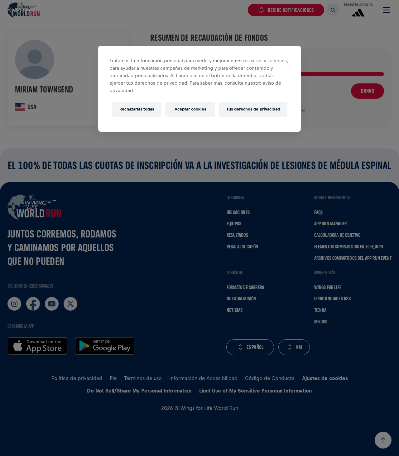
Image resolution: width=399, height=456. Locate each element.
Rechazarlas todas (136, 109)
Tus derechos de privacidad (253, 109)
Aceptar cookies (190, 109)
